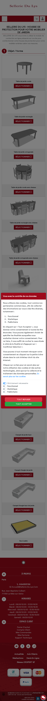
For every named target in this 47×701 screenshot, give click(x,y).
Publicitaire (12, 392)
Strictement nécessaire (17, 383)
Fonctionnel (12, 386)
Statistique (12, 389)
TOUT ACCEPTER (23, 404)
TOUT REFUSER (23, 399)
